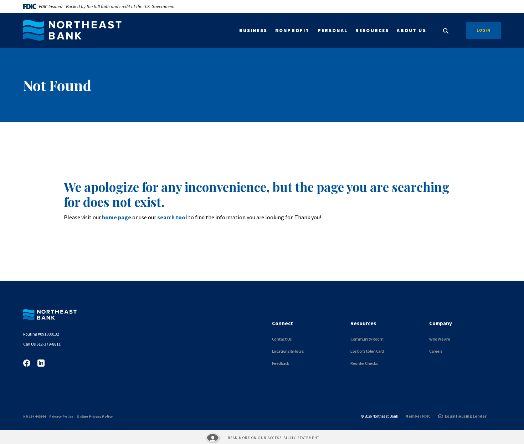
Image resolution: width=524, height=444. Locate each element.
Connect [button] (282, 323)
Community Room (366, 339)
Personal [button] (333, 30)
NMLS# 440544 (34, 416)
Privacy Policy (61, 416)
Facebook (26, 363)
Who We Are (439, 339)
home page (116, 217)
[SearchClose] (446, 31)
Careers (436, 351)
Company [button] (440, 323)
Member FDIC (418, 416)
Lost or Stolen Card (367, 351)
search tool (172, 217)
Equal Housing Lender (466, 416)
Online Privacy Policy (95, 416)
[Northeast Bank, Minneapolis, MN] (72, 30)
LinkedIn (41, 363)
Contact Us (282, 339)
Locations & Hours (288, 351)
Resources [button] (372, 30)
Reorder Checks (364, 363)
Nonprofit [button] (292, 30)
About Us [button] (411, 30)
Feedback (280, 363)
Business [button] (253, 30)
